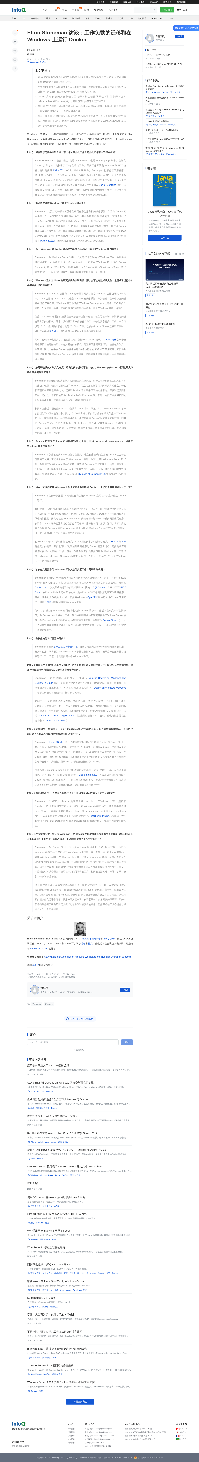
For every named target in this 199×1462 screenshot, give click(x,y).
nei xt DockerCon (39, 948)
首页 (44, 10)
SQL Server (98, 587)
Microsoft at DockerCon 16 (91, 474)
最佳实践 (54, 1307)
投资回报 (53, 331)
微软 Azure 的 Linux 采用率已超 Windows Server (55, 1281)
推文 (90, 943)
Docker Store (109, 620)
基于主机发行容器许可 (65, 646)
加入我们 (71, 1439)
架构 (14, 18)
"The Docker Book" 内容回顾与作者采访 (50, 1365)
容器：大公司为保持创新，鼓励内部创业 (50, 1314)
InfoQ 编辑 (109, 938)
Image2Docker (57, 742)
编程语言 (35, 18)
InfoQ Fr (183, 1436)
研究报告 (167, 2)
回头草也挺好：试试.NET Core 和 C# (49, 1264)
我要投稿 (71, 1432)
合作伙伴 (71, 1436)
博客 (83, 943)
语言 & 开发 (63, 1142)
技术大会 (100, 2)
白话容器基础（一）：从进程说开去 (162, 130)
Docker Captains (107, 185)
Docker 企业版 (47, 240)
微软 (47, 1223)
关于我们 (71, 1429)
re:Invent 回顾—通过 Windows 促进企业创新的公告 (57, 1348)
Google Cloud (158, 18)
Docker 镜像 (110, 339)
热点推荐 (142, 18)
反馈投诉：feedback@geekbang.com (99, 1436)
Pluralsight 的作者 (91, 938)
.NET (32, 1142)
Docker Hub (41, 587)
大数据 (155, 124)
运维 (87, 18)
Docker (54, 1108)
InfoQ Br (183, 1439)
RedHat (40, 1142)
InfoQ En (183, 1429)
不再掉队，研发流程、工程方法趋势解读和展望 (54, 1331)
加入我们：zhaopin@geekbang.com (99, 1439)
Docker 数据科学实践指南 (157, 121)
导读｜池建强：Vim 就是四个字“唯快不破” (165, 139)
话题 (86, 10)
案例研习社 (182, 2)
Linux (32, 1091)
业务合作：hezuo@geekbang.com (98, 1432)
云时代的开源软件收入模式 (157, 55)
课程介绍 (32, 1183)
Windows (34, 62)
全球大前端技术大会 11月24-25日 (142, 1439)
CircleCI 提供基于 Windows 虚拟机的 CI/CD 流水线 (57, 1214)
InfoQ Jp (183, 1432)
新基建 (109, 18)
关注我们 (71, 1443)
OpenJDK (92, 597)
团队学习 (141, 2)
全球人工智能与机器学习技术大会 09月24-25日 (147, 1432)
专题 (64, 10)
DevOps (43, 62)
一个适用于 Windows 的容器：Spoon (49, 1230)
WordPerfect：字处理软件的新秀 (46, 1247)
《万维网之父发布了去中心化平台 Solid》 (164, 64)
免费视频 (98, 10)
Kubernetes (91, 1273)
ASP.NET (57, 170)
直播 (54, 10)
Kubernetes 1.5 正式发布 (41, 1297)
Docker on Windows (55, 720)
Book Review (36, 1374)
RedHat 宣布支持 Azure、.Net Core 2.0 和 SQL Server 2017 (62, 1133)
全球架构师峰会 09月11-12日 (140, 1429)
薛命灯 (35, 965)
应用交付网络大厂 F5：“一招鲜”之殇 (48, 1065)
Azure (53, 1142)
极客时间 (114, 2)
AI (56, 18)
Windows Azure (46, 1175)
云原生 (120, 18)
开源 (65, 18)
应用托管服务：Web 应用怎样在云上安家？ (52, 1116)
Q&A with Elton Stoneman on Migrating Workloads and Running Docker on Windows (87, 957)
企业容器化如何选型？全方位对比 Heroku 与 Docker (57, 1099)
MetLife (114, 541)
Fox (123, 541)
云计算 (47, 18)
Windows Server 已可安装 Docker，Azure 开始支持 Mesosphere (64, 1166)
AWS (56, 1206)
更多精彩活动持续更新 (21, 1446)
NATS (48, 602)
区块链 (98, 18)
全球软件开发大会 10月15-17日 (141, 1436)
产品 (131, 18)
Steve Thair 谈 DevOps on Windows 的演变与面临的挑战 (60, 1082)
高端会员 (154, 2)
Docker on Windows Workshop (109, 688)
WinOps (93, 678)
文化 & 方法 (47, 1206)
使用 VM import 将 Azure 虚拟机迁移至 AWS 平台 (56, 1197)
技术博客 (113, 10)
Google (101, 1273)
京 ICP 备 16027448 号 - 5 (121, 1458)
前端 (23, 18)
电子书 (75, 10)
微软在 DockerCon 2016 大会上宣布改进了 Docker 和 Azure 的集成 (66, 1149)
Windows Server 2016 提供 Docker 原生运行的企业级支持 (61, 1382)
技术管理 (76, 18)
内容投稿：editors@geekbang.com (98, 1429)
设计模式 (81, 1273)
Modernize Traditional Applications (56, 715)
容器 (32, 1108)
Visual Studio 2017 (88, 775)
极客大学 (127, 2)
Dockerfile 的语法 (99, 816)
